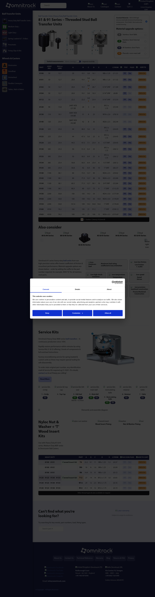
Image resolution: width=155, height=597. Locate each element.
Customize (76, 313)
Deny (47, 313)
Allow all (108, 313)
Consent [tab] (46, 289)
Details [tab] (77, 289)
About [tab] (109, 289)
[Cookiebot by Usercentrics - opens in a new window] (113, 282)
